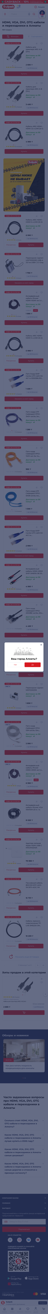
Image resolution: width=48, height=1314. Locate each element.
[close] (41, 644)
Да (32, 665)
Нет (15, 665)
